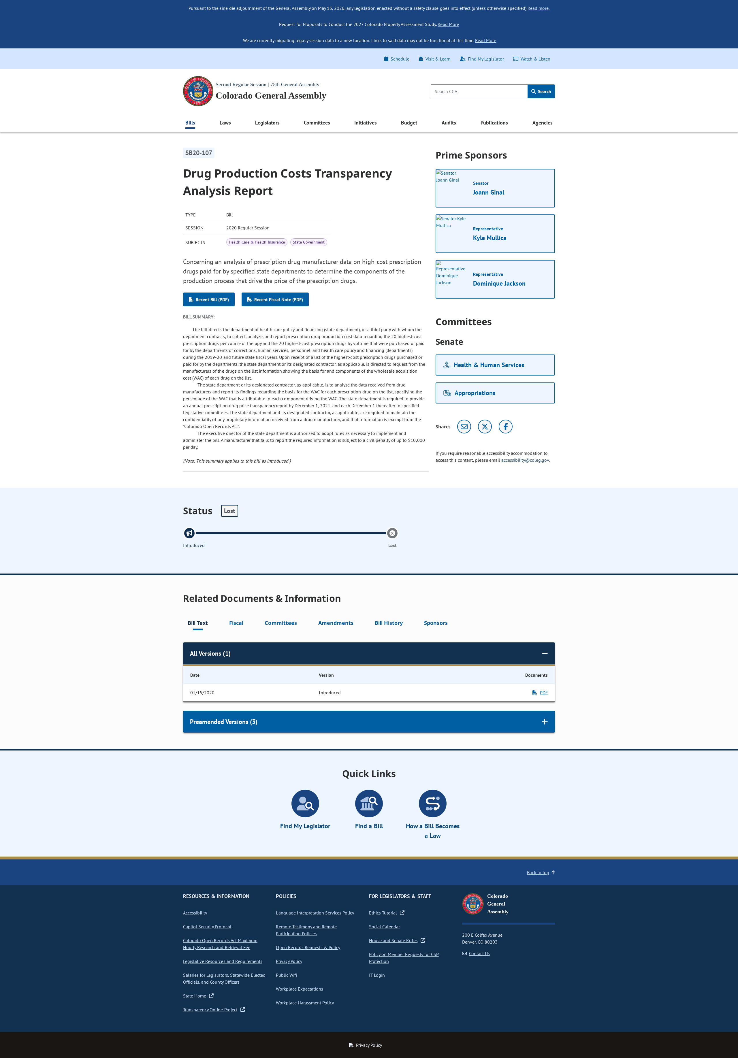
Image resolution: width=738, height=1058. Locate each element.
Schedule (400, 59)
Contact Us (479, 953)
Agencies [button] (542, 122)
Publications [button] (494, 122)
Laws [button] (225, 122)
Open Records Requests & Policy (308, 947)
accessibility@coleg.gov (525, 460)
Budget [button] (409, 122)
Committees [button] (317, 122)
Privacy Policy (289, 961)
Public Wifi (286, 975)
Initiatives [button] (365, 122)
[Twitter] (485, 426)
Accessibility (195, 913)
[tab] (197, 623)
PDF (544, 692)
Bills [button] (190, 122)
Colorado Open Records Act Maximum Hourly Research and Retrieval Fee (220, 944)
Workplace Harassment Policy (305, 1003)
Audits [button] (449, 122)
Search (544, 91)
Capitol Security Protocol (207, 926)
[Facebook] (506, 426)
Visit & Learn (438, 59)
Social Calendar (384, 926)
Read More (448, 24)
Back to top (538, 872)
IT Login (377, 975)
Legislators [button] (267, 122)
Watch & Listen (535, 59)
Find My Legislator (486, 59)
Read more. (538, 8)
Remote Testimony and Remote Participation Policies (306, 930)
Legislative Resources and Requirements (222, 961)
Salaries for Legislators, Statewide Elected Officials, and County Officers (224, 978)
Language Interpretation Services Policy (315, 913)
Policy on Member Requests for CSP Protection (404, 957)
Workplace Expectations (299, 989)
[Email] (464, 426)
